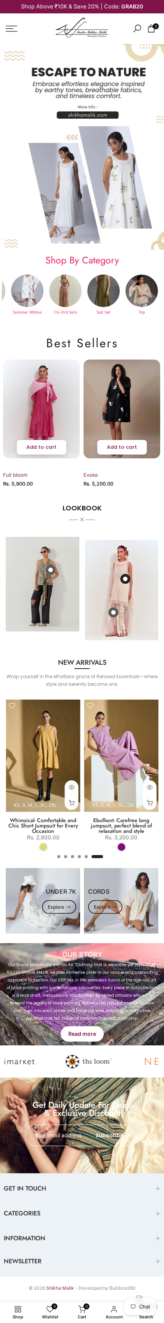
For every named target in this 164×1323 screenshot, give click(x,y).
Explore (56, 906)
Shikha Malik (60, 1288)
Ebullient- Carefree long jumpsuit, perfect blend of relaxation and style (98, 825)
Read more (82, 1033)
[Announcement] (82, 6)
